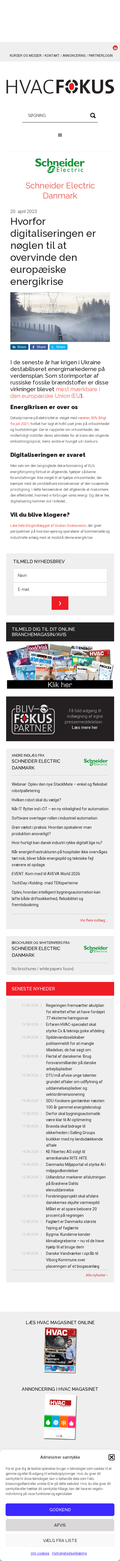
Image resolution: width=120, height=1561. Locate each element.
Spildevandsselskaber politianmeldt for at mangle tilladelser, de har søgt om (70, 1043)
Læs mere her (85, 727)
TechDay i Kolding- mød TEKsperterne (45, 883)
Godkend (60, 1509)
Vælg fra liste (60, 1540)
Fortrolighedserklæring (69, 1553)
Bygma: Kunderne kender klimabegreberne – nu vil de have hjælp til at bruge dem (75, 1241)
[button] (111, 1457)
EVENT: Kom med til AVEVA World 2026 (46, 874)
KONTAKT (52, 56)
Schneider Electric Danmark (60, 190)
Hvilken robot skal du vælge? (36, 800)
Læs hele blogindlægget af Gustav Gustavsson (48, 525)
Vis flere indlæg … (94, 920)
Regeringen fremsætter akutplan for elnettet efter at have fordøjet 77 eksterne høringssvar (75, 1012)
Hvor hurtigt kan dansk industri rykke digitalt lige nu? (57, 842)
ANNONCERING (74, 56)
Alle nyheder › (96, 1275)
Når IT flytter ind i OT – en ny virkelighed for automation (60, 809)
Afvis (60, 1525)
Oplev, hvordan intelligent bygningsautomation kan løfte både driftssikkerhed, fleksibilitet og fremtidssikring (56, 898)
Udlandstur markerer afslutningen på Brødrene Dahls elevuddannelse (76, 1183)
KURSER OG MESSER (26, 56)
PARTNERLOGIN (101, 56)
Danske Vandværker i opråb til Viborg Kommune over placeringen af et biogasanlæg (72, 1260)
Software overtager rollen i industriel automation (54, 818)
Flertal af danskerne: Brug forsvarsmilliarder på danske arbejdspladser (71, 1062)
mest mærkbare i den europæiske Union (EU (55, 392)
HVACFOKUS (60, 86)
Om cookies (40, 1553)
